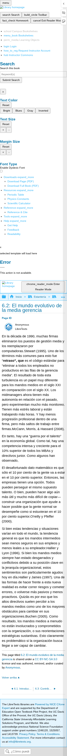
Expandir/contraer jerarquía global (6, 297)
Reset (5, 105)
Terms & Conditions (48, 734)
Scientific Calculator (19, 203)
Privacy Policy (27, 734)
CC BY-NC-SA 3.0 (46, 659)
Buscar (7, 752)
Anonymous (12, 667)
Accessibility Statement (15, 737)
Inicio (18, 296)
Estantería (40, 296)
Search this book (10, 68)
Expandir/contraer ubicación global (63, 295)
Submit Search (11, 79)
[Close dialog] (2, 267)
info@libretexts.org (19, 741)
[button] (13, 229)
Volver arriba (9, 677)
